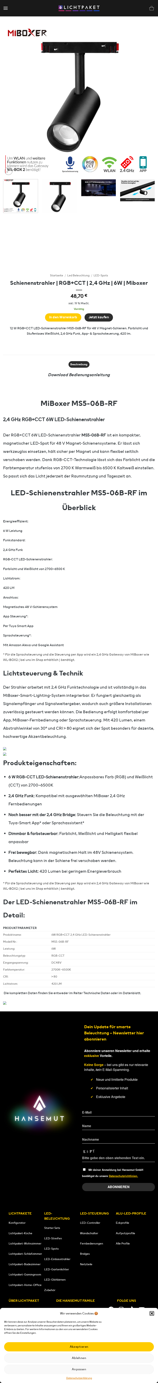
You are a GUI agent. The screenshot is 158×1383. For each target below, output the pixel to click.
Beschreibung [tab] (78, 364)
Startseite (56, 275)
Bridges (85, 1254)
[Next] (146, 100)
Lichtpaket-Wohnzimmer (25, 1243)
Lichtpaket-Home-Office (25, 1285)
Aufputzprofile (125, 1233)
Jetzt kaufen (99, 317)
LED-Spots (101, 275)
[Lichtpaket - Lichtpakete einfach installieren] (79, 8)
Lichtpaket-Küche (20, 1233)
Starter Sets (52, 1228)
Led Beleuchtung (78, 275)
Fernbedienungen (91, 1243)
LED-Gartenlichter (56, 1269)
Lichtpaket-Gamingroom (25, 1274)
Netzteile (86, 1264)
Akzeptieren (79, 1346)
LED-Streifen (53, 1238)
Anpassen (79, 1369)
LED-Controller (90, 1223)
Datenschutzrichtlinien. (123, 1176)
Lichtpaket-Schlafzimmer (25, 1254)
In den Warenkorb (63, 317)
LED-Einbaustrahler (57, 1259)
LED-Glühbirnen (55, 1280)
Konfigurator (17, 1223)
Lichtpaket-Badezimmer (25, 1264)
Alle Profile (123, 1243)
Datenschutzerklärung (79, 1378)
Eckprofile (122, 1223)
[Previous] (11, 100)
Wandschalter (89, 1233)
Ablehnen (79, 1358)
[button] (152, 1313)
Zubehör (49, 1290)
